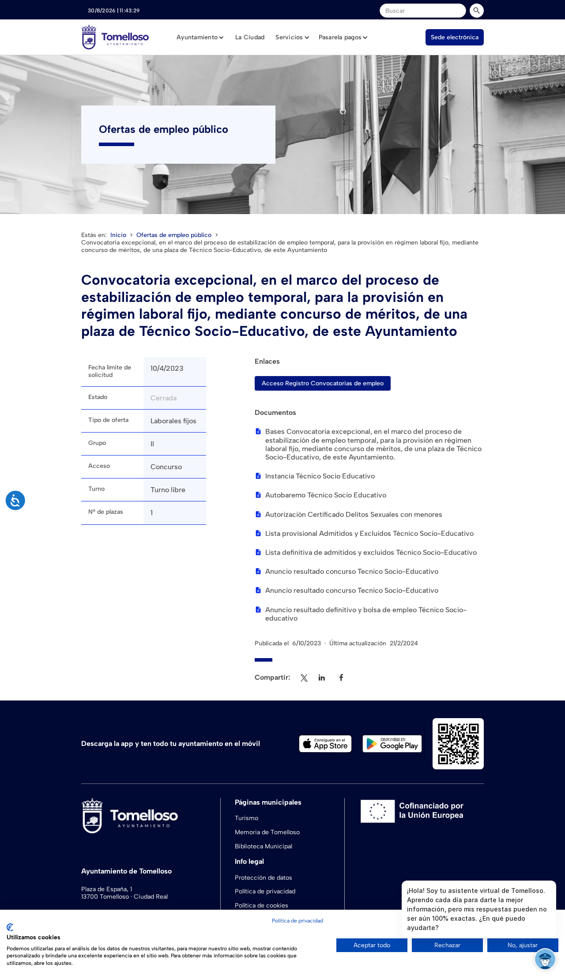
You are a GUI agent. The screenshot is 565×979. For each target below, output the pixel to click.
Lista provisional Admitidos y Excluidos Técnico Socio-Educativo (369, 533)
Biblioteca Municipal (263, 846)
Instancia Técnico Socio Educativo (320, 476)
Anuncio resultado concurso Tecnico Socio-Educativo (351, 571)
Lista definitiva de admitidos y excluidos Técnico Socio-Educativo (371, 552)
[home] (115, 37)
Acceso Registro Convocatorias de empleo (323, 383)
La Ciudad (249, 37)
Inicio (118, 235)
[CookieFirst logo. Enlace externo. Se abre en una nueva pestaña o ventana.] (10, 927)
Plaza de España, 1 (106, 889)
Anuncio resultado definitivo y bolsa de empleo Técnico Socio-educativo (366, 614)
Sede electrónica (454, 37)
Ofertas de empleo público (173, 235)
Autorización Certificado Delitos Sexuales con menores (353, 514)
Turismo (246, 818)
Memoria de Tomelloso (267, 832)
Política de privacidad (265, 891)
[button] (200, 37)
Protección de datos (263, 877)
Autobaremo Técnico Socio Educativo (325, 495)
